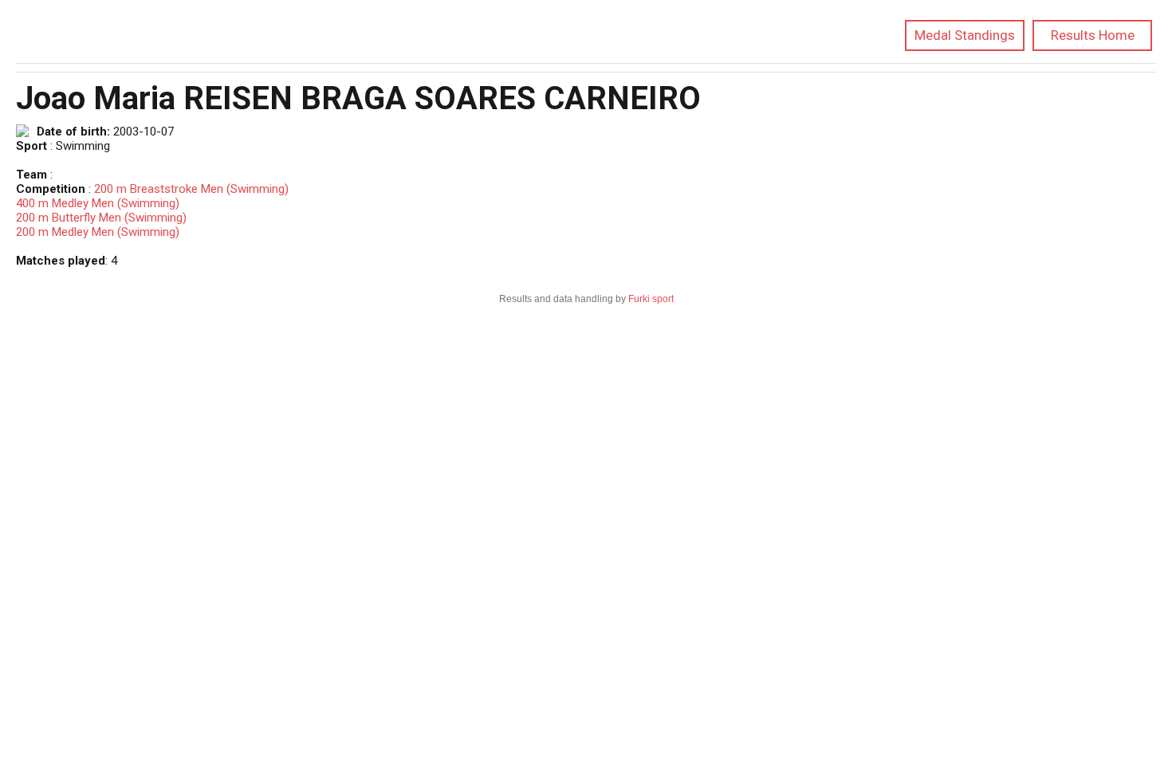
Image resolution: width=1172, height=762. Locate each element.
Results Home (1093, 35)
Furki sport (651, 298)
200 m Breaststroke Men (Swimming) (191, 189)
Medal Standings (964, 35)
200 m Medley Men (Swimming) (97, 232)
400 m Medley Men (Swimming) (97, 203)
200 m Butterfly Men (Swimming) (101, 217)
